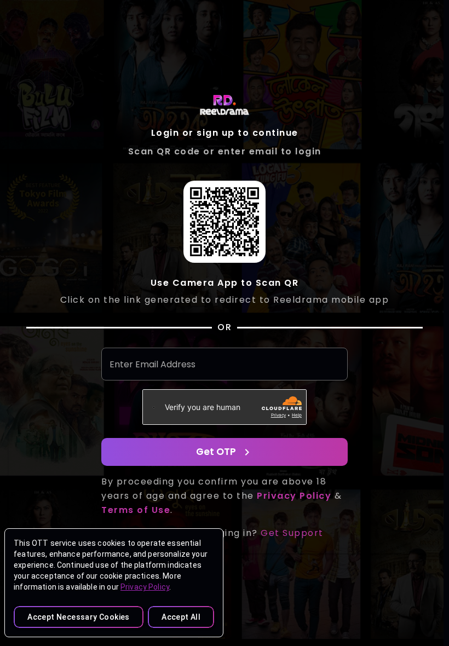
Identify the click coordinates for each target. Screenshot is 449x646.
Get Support (292, 533)
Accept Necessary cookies (78, 617)
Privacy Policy (144, 586)
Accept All (181, 617)
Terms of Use (135, 510)
